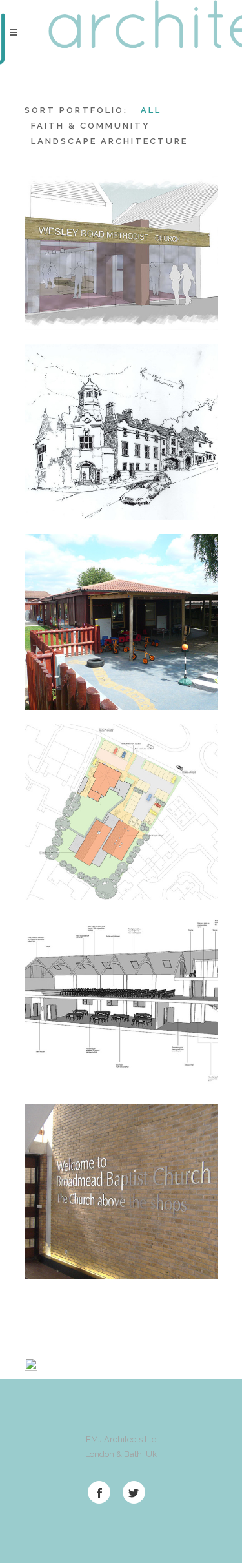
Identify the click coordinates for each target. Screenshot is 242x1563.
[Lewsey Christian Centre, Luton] (56, 679)
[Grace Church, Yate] (56, 869)
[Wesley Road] (56, 299)
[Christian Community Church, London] (56, 1058)
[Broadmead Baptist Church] (56, 1248)
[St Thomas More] (56, 489)
